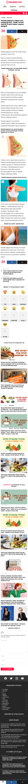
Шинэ (5, 6)
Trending (14, 10)
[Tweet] (22, 31)
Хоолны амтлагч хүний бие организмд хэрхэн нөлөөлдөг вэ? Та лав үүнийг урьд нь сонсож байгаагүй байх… (13, 364)
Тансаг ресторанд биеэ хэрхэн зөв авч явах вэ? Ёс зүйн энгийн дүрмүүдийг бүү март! (13, 476)
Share (3, 37)
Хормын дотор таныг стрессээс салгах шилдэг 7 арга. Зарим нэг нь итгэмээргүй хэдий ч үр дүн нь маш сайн (14, 432)
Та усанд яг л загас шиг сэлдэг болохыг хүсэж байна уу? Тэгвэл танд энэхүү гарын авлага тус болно (14, 772)
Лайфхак (10, 382)
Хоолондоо (14, 704)
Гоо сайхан (14, 689)
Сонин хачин (14, 697)
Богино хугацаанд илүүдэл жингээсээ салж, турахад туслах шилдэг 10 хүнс (12, 454)
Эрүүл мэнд (11, 359)
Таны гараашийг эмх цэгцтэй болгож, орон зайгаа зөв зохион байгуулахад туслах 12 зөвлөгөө (12, 386)
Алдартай (13, 6)
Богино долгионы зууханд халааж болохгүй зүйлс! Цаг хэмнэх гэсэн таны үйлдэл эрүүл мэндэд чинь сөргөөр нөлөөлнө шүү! (13, 578)
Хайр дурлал (14, 703)
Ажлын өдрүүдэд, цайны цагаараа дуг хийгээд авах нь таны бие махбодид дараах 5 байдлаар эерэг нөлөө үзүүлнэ (13, 602)
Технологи (14, 700)
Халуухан (22, 6)
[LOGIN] (26, 13)
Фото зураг (14, 701)
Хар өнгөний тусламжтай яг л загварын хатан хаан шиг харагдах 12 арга (13, 624)
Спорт (14, 698)
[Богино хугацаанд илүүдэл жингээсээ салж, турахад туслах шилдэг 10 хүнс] (14, 444)
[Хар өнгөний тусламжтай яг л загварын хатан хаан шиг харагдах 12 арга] (14, 613)
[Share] (11, 782)
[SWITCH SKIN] (24, 13)
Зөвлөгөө (11, 428)
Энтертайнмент (14, 707)
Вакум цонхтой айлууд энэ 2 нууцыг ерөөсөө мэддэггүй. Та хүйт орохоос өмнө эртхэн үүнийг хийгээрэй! (14, 758)
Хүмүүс (14, 706)
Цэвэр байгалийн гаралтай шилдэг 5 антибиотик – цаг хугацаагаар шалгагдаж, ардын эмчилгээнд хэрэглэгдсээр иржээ (14, 409)
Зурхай (14, 694)
